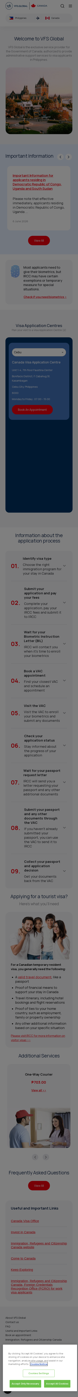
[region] (40, 1368)
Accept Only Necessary (25, 1383)
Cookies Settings (38, 1373)
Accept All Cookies (57, 1383)
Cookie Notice (38, 1364)
